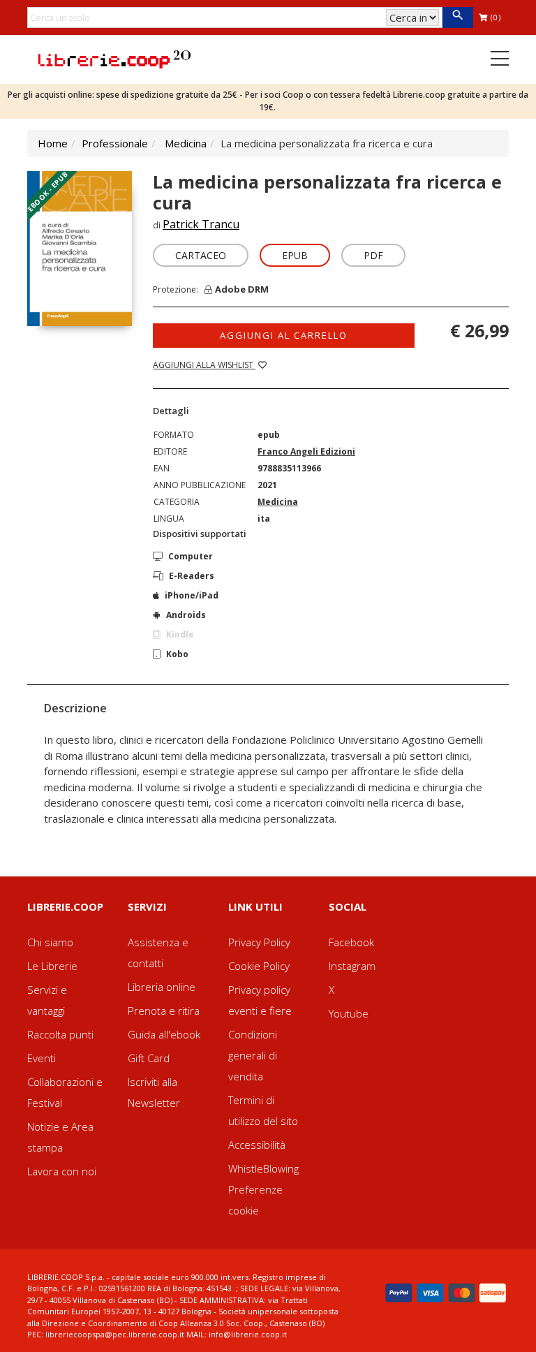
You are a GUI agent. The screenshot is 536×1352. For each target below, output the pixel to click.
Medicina (186, 143)
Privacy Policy (259, 942)
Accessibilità (256, 1145)
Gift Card (149, 1058)
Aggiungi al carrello (284, 335)
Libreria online (161, 987)
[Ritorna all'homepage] (114, 58)
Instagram (352, 966)
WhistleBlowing (263, 1168)
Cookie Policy (259, 966)
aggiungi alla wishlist (204, 365)
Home (53, 143)
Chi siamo (50, 942)
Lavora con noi (61, 1171)
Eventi (41, 1058)
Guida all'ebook (164, 1034)
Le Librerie (52, 966)
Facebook (351, 942)
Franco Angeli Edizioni (306, 451)
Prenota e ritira (164, 1010)
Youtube (348, 1013)
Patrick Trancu (201, 224)
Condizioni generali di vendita (252, 1055)
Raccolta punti (60, 1034)
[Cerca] (457, 17)
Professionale (115, 143)
